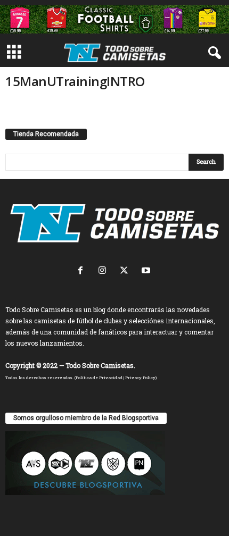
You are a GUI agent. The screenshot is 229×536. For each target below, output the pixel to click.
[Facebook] (83, 271)
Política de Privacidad (99, 377)
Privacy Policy (140, 377)
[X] (126, 271)
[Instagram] (105, 271)
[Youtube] (147, 271)
